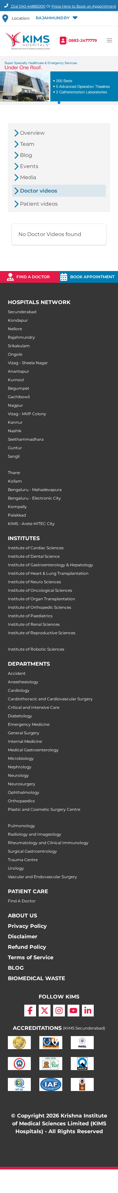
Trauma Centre (23, 859)
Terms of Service (30, 957)
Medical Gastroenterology (33, 749)
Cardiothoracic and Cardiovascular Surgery (50, 698)
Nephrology (19, 766)
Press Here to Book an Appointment (83, 6)
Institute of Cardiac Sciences (36, 547)
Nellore (15, 328)
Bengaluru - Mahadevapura (35, 489)
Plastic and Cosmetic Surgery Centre (44, 809)
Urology (16, 868)
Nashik (14, 430)
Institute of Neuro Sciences (34, 581)
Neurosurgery (21, 783)
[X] (44, 1010)
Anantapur (18, 371)
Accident (17, 673)
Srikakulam (19, 345)
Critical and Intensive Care (33, 707)
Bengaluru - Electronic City (34, 498)
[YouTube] (73, 1010)
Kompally (17, 506)
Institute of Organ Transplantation (41, 598)
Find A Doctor (22, 900)
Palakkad (17, 515)
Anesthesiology (23, 681)
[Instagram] (59, 1010)
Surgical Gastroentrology (32, 851)
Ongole (15, 354)
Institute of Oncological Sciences (40, 590)
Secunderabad (22, 311)
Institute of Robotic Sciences (36, 649)
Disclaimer (22, 936)
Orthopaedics (21, 800)
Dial (27, 6)
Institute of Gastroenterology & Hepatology (50, 564)
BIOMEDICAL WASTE (36, 978)
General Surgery (23, 732)
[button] (56, 18)
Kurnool (16, 379)
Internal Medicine (25, 741)
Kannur (15, 422)
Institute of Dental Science (34, 556)
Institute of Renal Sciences (34, 624)
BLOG (16, 968)
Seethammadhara (26, 439)
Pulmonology (21, 825)
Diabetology (20, 715)
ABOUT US (22, 915)
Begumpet (18, 388)
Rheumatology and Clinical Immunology (48, 842)
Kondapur (18, 320)
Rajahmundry (21, 337)
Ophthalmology (23, 792)
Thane (14, 472)
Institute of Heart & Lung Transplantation (48, 573)
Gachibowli (19, 396)
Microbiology (21, 758)
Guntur (15, 447)
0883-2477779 (83, 40)
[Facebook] (30, 1010)
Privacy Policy (27, 926)
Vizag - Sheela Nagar (28, 362)
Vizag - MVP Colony (27, 413)
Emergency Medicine (28, 724)
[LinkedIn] (88, 1010)
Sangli (14, 456)
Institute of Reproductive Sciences (41, 632)
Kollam (15, 481)
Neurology (18, 775)
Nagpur (15, 405)
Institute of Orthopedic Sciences (39, 607)
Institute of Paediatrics (30, 615)
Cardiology (19, 690)
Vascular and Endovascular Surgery (42, 876)
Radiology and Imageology (34, 834)
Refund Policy (27, 947)
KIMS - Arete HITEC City (31, 523)
